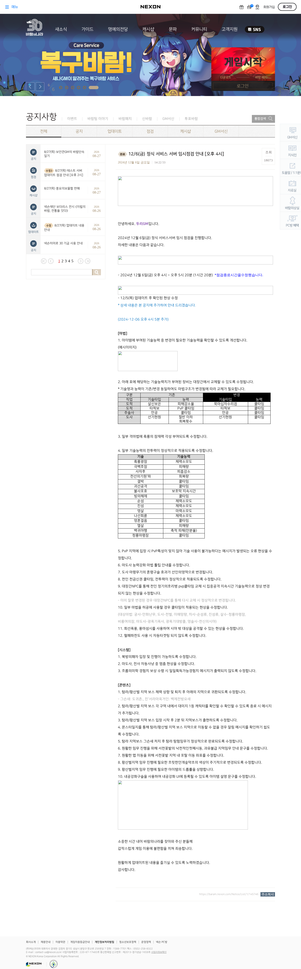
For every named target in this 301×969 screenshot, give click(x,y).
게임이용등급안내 (80, 942)
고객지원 (230, 29)
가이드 (87, 29)
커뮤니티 (199, 29)
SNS (254, 29)
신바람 (147, 119)
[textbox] (195, 524)
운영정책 (146, 942)
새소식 (61, 29)
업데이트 (115, 131)
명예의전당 (118, 29)
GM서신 (168, 119)
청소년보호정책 (127, 942)
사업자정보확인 (159, 952)
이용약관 (60, 942)
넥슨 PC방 (161, 942)
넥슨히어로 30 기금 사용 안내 (63, 243)
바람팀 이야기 (97, 119)
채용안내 (45, 942)
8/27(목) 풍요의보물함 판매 (62, 188)
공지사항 (41, 116)
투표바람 (191, 119)
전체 (43, 131)
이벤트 (72, 119)
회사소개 (31, 942)
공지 (79, 131)
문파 (173, 29)
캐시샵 (148, 29)
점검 (150, 131)
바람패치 (125, 119)
